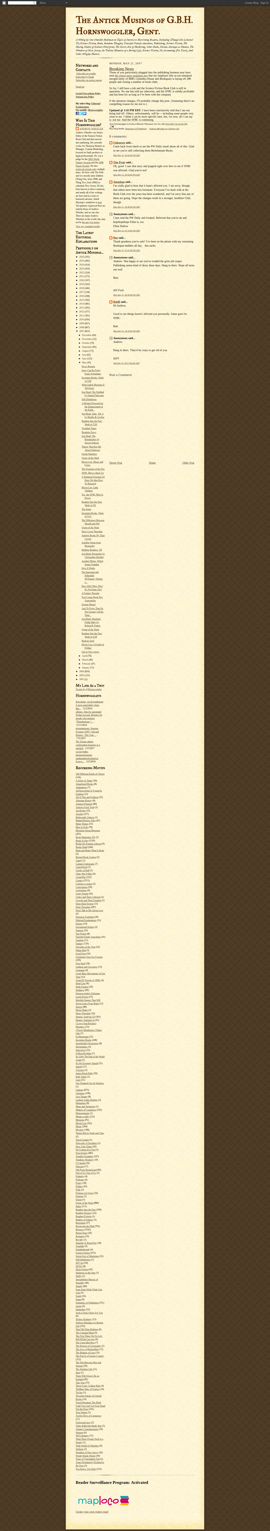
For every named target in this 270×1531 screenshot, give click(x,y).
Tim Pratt (119, 162)
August (86, 351)
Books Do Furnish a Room (88, 843)
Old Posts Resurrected (86, 1169)
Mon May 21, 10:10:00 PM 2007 (126, 331)
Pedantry (80, 1176)
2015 (82, 300)
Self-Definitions (89, 399)
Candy (79, 860)
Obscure (80, 1166)
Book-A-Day (82, 840)
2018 (82, 288)
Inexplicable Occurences (87, 1043)
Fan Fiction (81, 933)
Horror (79, 1007)
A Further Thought (90, 593)
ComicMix (81, 877)
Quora (79, 1199)
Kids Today (81, 1076)
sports (78, 1306)
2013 (82, 307)
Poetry (79, 1183)
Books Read (81, 847)
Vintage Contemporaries (87, 1429)
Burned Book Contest (86, 857)
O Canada (80, 1163)
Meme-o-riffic (82, 1116)
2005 (82, 675)
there (78, 1372)
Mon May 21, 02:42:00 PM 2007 (126, 155)
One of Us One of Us (86, 1173)
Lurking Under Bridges (87, 1100)
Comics (79, 880)
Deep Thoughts (83, 907)
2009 (82, 323)
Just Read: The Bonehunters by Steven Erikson (90, 439)
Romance (80, 1236)
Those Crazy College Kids (88, 1385)
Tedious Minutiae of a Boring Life (164, 129)
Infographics (82, 1046)
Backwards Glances (85, 817)
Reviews (80, 1229)
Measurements (82, 1113)
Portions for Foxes (84, 1193)
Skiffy (79, 1276)
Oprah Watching (89, 454)
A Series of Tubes (84, 780)
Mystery (80, 1129)
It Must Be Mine (83, 1053)
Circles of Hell (82, 870)
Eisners (79, 923)
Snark (78, 1296)
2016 (82, 296)
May (84, 362)
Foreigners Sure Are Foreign (89, 957)
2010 (82, 319)
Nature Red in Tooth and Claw (90, 1133)
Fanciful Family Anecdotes (88, 937)
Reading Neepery (84, 1213)
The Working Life (84, 1369)
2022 (82, 272)
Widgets (79, 1449)
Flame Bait (81, 950)
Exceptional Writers (85, 927)
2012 (82, 311)
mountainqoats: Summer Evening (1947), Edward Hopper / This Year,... (87, 732)
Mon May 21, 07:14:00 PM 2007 (126, 231)
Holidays (80, 990)
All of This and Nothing (87, 797)
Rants (78, 1206)
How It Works (88, 568)
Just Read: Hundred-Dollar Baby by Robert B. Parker (91, 622)
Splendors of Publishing (87, 1302)
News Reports (88, 366)
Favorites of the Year (85, 947)
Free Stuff (80, 963)
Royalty (79, 1239)
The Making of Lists (85, 1352)
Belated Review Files (85, 820)
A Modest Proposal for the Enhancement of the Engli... (92, 406)
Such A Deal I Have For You (89, 1312)
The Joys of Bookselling (87, 1349)
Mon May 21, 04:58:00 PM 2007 (126, 175)
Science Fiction (83, 1253)
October (86, 343)
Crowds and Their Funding (88, 900)
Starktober (80, 1309)
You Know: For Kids (86, 1469)
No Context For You (85, 1149)
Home (152, 462)
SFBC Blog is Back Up (93, 473)
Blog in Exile (82, 827)
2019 (82, 284)
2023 (82, 268)
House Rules (82, 1010)
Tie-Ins (79, 1392)
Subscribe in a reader (86, 73)
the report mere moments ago (131, 75)
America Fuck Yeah (85, 807)
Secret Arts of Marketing (87, 1256)
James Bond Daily (84, 1073)
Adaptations (81, 787)
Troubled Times (89, 428)
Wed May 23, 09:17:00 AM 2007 (126, 363)
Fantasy (79, 943)
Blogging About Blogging (88, 830)
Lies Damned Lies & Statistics (90, 1083)
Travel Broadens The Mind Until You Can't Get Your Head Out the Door (90, 1406)
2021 (82, 276)
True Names (81, 1412)
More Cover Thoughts (92, 531)
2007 (82, 331)
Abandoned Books (84, 784)
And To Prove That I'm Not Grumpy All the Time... (92, 612)
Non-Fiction (81, 1153)
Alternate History (84, 800)
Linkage (79, 1090)
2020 (82, 280)
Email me (80, 86)
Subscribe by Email (85, 77)
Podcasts (80, 1179)
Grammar (80, 970)
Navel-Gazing (82, 1139)
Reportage (80, 1223)
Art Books (81, 810)
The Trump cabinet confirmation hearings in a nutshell (88, 745)
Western (79, 1432)
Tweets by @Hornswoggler (89, 689)
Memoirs (80, 1120)
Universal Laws (83, 1422)
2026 (82, 256)
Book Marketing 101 (85, 837)
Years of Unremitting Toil (88, 1459)
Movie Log (81, 1123)
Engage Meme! (89, 604)
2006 (82, 671)
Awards (79, 814)
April (85, 655)
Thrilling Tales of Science (87, 1389)
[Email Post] (111, 126)
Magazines (81, 1103)
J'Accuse (80, 1070)
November (87, 339)
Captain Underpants (85, 864)
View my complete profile (88, 226)
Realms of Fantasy (84, 1219)
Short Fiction (82, 1269)
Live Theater (81, 1096)
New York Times (84, 1146)
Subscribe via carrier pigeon (89, 80)
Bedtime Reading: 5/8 (92, 550)
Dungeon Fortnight (85, 917)
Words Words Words (85, 1455)
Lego (78, 1080)
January (86, 667)
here (100, 202)
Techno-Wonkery (84, 1319)
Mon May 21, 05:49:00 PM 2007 (126, 207)
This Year (80, 1382)
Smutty (79, 1286)
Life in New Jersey (90, 652)
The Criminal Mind (85, 1332)
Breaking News (89, 432)
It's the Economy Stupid (87, 1063)
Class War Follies (84, 873)
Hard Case (81, 983)
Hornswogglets (95, 110)
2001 (82, 679)
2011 (82, 315)
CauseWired (81, 867)
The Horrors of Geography (88, 1346)
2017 (82, 292)
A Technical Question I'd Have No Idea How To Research (93, 480)
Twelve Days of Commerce (88, 1415)
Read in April (88, 640)
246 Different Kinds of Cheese (90, 774)
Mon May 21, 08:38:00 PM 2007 (126, 295)
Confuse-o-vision (84, 883)
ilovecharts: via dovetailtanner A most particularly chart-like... (89, 705)
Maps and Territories (85, 1106)
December (87, 335)
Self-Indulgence (83, 1259)
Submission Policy (85, 96)
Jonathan (119, 181)
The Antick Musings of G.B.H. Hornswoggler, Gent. (134, 25)
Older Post (188, 462)
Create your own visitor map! (92, 1511)
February (86, 663)
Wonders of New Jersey (87, 1452)
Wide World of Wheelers (87, 1445)
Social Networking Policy (88, 93)
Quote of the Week (90, 458)
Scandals (80, 1246)
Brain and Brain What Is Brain (90, 850)
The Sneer (86, 509)
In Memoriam (82, 1036)
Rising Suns (81, 1233)
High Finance (82, 986)
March (85, 659)
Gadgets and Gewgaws (86, 967)
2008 (82, 327)
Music (79, 1126)
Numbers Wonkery (84, 1159)
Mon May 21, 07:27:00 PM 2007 (126, 250)
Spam (78, 1299)
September (87, 347)
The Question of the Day (93, 469)
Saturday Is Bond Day (86, 1243)
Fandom (79, 940)
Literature (80, 1093)
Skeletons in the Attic (85, 1272)
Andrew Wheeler (91, 128)
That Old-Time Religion (87, 1329)
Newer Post (115, 462)
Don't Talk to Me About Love (89, 910)
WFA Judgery (82, 1435)
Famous (79, 930)
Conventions (82, 887)
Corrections (81, 890)
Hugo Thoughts (83, 1013)
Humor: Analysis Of (85, 1016)
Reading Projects (84, 1216)
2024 (82, 264)
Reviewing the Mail (85, 1226)
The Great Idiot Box (85, 1342)
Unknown (119, 142)
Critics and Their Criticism (88, 897)
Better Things (82, 824)
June (84, 358)
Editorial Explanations (86, 920)
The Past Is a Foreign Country (90, 1356)
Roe (115, 237)
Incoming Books (83, 1040)
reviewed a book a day (86, 169)
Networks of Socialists (86, 1143)
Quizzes (79, 1196)
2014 (82, 303)
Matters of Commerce (86, 1110)
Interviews (81, 1050)
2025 (82, 260)
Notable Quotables (84, 1156)
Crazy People (82, 893)
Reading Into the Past (86, 1209)
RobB (116, 301)
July (84, 354)
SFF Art (79, 1263)
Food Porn (81, 953)
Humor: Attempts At (85, 1020)
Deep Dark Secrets (84, 903)
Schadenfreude (83, 1249)
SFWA (79, 1266)
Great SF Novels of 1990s (88, 980)
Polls (78, 1189)
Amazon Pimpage (84, 804)
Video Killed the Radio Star (88, 1425)
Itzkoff (79, 1066)
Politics (79, 1186)
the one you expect (90, 222)
